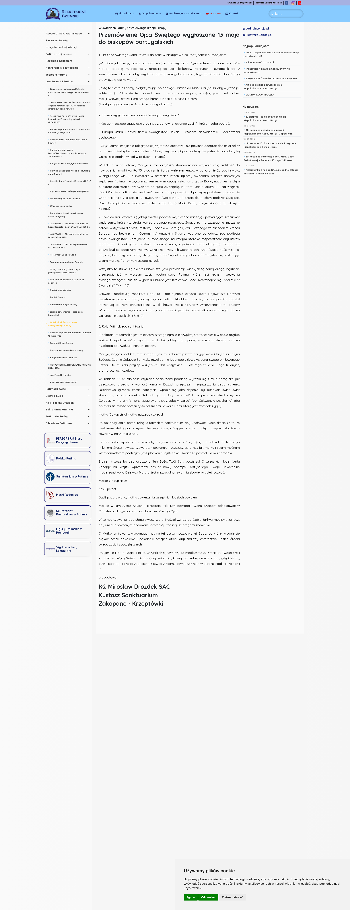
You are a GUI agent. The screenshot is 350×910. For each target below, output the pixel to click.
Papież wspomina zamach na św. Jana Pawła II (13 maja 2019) (69, 130)
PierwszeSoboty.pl (258, 35)
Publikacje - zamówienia (185, 13)
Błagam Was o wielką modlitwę (65, 350)
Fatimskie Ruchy (57, 416)
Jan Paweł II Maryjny (59, 375)
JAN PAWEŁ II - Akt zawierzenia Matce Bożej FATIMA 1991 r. (68, 235)
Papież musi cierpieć (59, 289)
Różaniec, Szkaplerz (59, 61)
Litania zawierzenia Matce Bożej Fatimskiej (65, 313)
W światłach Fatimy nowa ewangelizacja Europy (62, 323)
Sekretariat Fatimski (59, 409)
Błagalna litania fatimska (62, 357)
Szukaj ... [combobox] (276, 13)
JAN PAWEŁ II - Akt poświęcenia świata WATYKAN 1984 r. (68, 245)
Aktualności (126, 13)
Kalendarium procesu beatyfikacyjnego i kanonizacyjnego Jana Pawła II (67, 153)
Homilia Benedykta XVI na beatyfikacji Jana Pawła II (69, 172)
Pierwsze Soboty (57, 40)
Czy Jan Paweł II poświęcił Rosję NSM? (68, 191)
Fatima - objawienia (59, 54)
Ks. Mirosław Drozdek (60, 402)
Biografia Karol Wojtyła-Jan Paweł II (68, 163)
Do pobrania (150, 13)
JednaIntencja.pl (257, 28)
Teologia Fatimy (56, 74)
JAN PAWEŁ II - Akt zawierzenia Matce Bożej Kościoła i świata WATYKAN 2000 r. (69, 224)
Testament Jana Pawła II (62, 254)
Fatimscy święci (56, 389)
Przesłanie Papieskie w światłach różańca (66, 280)
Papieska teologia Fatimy (62, 304)
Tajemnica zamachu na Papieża (65, 262)
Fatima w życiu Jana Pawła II (64, 198)
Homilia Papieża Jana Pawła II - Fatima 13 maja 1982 (69, 333)
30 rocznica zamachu (60, 205)
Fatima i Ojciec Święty (60, 342)
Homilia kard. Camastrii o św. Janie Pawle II (67, 140)
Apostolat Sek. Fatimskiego (64, 33)
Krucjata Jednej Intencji (240, 3)
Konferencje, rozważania (62, 67)
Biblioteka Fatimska (59, 423)
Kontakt (234, 13)
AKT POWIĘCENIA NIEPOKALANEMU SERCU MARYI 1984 (69, 366)
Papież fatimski (57, 297)
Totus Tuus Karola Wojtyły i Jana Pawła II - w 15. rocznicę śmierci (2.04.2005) (66, 119)
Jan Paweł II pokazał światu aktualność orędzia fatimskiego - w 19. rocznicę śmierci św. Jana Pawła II (69, 105)
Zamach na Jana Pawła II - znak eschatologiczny (65, 214)
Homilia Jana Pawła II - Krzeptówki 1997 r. (69, 182)
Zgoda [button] (191, 897)
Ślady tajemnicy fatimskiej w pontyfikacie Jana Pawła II (64, 270)
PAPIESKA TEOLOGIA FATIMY (62, 382)
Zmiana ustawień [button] (232, 897)
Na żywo (215, 13)
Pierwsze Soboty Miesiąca (268, 3)
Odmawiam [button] (208, 897)
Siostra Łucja (54, 395)
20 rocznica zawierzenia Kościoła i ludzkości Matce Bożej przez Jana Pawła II (69, 92)
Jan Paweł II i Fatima (59, 81)
